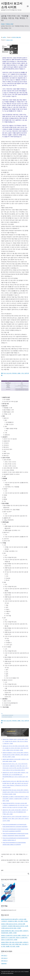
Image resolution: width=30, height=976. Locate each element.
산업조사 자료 (9, 40)
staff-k (4, 37)
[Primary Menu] (28, 6)
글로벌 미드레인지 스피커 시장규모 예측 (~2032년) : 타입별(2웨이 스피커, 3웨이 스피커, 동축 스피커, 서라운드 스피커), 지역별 (16, 818)
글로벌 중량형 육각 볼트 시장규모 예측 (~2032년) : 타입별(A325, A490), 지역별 (15, 932)
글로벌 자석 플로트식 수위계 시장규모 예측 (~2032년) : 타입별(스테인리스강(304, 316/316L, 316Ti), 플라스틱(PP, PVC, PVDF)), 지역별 (16, 754)
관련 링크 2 (4, 958)
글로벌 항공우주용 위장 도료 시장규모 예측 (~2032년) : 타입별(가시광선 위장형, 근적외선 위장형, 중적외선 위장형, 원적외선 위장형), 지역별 (16, 792)
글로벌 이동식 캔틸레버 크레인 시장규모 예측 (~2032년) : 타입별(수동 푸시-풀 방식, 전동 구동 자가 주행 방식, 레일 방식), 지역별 (15, 741)
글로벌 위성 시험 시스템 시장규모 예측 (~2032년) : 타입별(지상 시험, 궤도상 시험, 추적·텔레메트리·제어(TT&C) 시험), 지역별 (15, 812)
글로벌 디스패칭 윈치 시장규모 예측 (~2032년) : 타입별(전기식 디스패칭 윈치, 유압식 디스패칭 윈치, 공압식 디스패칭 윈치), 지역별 (15, 937)
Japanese (3, 963)
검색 (2, 870)
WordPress (10, 973)
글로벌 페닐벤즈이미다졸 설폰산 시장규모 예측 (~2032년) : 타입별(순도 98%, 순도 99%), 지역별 (14, 920)
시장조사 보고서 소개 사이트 (17, 971)
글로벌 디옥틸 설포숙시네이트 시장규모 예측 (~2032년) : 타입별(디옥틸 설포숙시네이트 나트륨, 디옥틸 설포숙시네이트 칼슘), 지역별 (14, 926)
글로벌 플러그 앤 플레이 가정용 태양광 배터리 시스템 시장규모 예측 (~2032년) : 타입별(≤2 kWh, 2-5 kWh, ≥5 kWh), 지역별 (16, 798)
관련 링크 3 (4, 960)
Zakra (4, 973)
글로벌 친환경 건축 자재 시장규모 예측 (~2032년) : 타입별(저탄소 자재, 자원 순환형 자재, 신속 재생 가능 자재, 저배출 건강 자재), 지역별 (15, 944)
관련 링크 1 (4, 955)
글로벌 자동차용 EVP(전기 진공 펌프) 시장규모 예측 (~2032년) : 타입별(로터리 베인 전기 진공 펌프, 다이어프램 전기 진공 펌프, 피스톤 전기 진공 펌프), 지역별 (15, 805)
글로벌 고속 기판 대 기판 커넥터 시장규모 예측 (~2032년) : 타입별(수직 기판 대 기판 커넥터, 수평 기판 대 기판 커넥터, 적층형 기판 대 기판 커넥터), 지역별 (16, 748)
